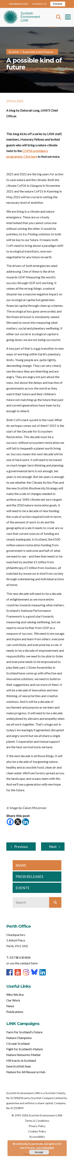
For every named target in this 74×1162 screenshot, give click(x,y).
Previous (21, 846)
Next (53, 846)
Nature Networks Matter (23, 1055)
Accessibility (37, 1136)
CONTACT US (39, 3)
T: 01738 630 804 (18, 957)
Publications (14, 1012)
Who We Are (15, 994)
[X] (17, 821)
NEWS (21, 865)
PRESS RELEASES (29, 876)
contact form (29, 963)
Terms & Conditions (37, 1120)
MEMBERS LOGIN (18, 3)
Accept (39, 1152)
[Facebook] (10, 821)
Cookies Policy (37, 1131)
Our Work (13, 1000)
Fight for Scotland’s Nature (24, 1049)
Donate (57, 3)
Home (21, 17)
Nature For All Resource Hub (25, 1072)
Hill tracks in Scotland (21, 1060)
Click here (30, 156)
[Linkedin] (25, 821)
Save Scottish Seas (18, 1066)
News (10, 1006)
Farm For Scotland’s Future (24, 1032)
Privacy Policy (37, 1126)
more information (45, 1147)
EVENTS (22, 888)
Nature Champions (19, 1038)
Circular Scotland (18, 1043)
